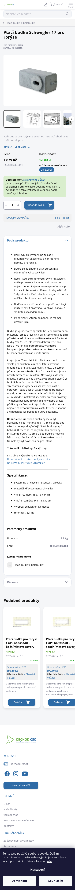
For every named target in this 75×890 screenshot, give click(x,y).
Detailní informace (15, 147)
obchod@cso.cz (19, 764)
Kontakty (8, 825)
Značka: (12, 48)
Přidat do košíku (36, 205)
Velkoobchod (10, 814)
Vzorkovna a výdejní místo (18, 820)
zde (49, 861)
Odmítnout (19, 881)
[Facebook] (6, 773)
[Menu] (70, 4)
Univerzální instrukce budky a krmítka (29, 459)
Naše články (10, 809)
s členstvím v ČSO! (34, 179)
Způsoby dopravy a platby (18, 840)
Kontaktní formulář (21, 785)
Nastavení (37, 869)
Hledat (67, 13)
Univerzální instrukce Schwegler (26, 462)
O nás (6, 803)
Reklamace (9, 846)
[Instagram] (15, 773)
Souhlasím (55, 881)
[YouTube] (25, 773)
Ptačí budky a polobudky (29, 564)
